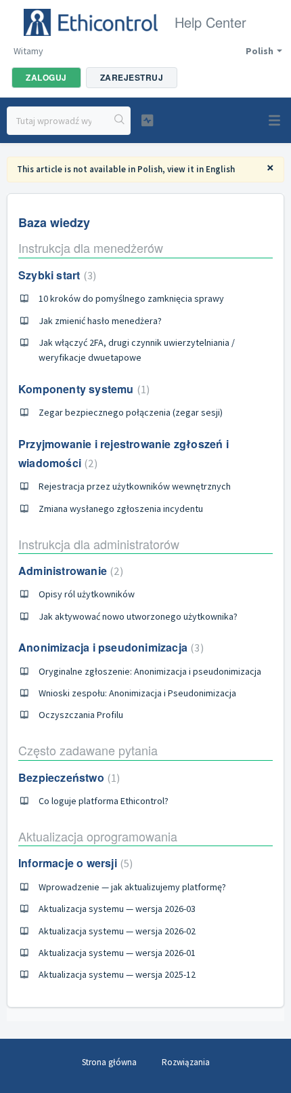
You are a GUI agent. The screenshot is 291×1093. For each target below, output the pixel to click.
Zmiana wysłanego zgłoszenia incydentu (121, 508)
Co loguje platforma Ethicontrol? (104, 801)
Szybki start (55, 275)
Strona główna (109, 1062)
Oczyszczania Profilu (81, 715)
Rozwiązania (186, 1062)
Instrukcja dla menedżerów (90, 247)
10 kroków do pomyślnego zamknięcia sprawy (131, 298)
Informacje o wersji (73, 863)
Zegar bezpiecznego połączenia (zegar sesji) (131, 412)
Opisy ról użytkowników (87, 594)
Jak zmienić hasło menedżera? (100, 321)
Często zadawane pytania (88, 750)
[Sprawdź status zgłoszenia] (147, 120)
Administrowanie (69, 570)
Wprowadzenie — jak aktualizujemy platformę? (132, 887)
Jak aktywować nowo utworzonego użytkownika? (138, 616)
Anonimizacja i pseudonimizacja (109, 647)
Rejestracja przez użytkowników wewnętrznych (135, 486)
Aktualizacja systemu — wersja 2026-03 (117, 908)
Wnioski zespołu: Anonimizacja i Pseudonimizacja (137, 693)
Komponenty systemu (82, 389)
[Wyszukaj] (120, 120)
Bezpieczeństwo (67, 777)
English (220, 169)
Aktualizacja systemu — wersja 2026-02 (117, 931)
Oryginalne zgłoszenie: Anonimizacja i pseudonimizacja (150, 671)
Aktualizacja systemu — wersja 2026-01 (117, 953)
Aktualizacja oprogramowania (97, 836)
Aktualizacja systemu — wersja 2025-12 (117, 974)
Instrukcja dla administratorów (98, 544)
